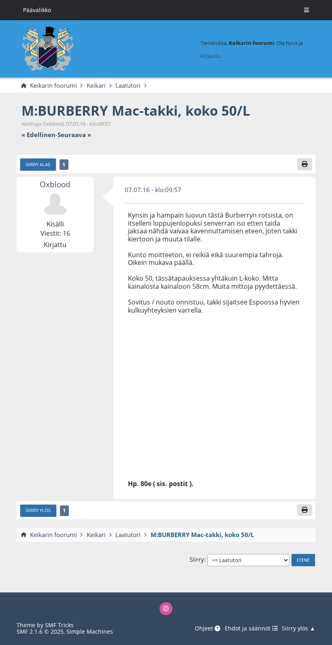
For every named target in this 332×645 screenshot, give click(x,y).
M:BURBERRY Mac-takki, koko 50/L (135, 111)
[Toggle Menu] (306, 10)
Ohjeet (205, 628)
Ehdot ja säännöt (248, 628)
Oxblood (55, 184)
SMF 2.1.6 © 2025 (40, 631)
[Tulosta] (304, 164)
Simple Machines (89, 631)
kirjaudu (210, 55)
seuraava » (74, 135)
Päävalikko (37, 10)
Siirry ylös (38, 510)
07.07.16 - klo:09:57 (153, 190)
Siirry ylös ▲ (298, 628)
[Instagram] (166, 608)
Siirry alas (38, 164)
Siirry (196, 559)
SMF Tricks (59, 625)
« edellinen (38, 135)
